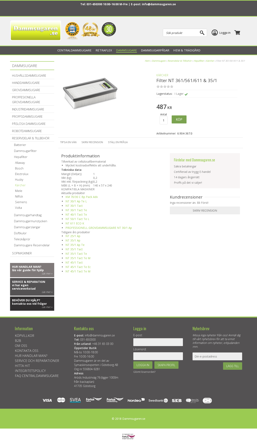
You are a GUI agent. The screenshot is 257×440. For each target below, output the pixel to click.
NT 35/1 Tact (74, 249)
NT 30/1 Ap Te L (76, 201)
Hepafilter (199, 60)
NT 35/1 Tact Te (76, 254)
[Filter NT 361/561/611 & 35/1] (90, 122)
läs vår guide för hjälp (28, 270)
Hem (147, 60)
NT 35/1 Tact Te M (77, 258)
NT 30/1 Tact (74, 206)
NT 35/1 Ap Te (75, 245)
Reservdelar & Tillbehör (180, 60)
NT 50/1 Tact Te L (77, 219)
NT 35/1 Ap (72, 240)
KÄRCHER (162, 75)
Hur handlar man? (26, 267)
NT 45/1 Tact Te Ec (78, 267)
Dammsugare (158, 60)
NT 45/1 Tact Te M (77, 271)
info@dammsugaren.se (159, 4)
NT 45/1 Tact (74, 262)
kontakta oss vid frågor (29, 304)
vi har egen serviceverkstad (24, 286)
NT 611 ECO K (74, 223)
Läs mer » (47, 273)
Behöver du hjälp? (26, 300)
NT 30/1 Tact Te (76, 210)
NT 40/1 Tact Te (76, 214)
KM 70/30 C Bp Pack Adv (81, 197)
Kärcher (210, 60)
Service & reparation (28, 282)
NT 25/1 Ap (72, 236)
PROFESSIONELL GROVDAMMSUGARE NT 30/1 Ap (98, 228)
